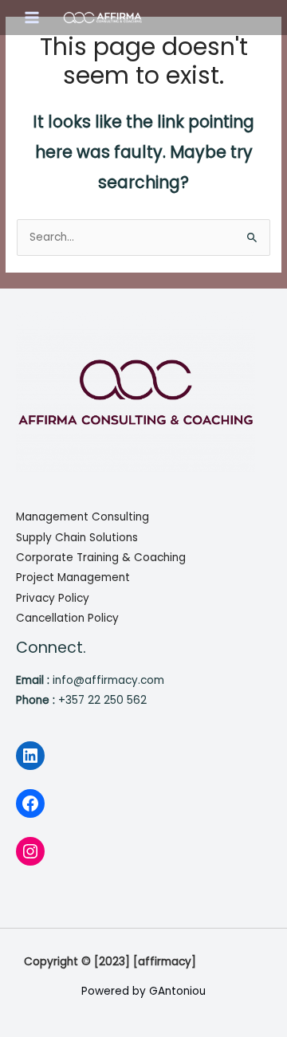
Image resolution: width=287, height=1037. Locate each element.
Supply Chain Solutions (77, 537)
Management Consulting (82, 516)
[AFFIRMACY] (103, 17)
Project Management (73, 577)
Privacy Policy (52, 598)
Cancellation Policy (67, 618)
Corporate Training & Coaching (101, 557)
